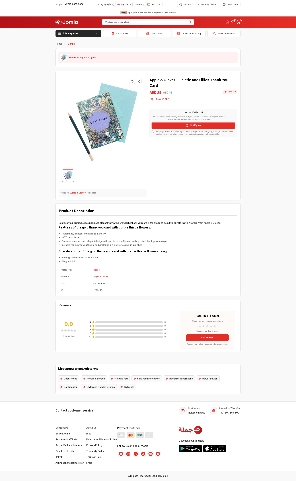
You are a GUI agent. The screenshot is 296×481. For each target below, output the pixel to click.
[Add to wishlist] (132, 81)
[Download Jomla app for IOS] (214, 448)
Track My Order (95, 451)
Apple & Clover (100, 277)
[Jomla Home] (67, 22)
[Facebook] (121, 454)
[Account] (227, 22)
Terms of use (93, 457)
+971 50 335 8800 (74, 4)
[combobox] (124, 4)
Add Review (207, 338)
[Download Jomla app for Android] (190, 448)
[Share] (139, 81)
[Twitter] (135, 454)
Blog (88, 434)
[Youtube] (150, 454)
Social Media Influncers (69, 445)
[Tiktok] (143, 454)
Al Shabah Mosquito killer (70, 463)
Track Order (232, 4)
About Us (91, 428)
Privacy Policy (94, 445)
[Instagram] (128, 454)
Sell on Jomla (63, 434)
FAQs (89, 463)
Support (187, 4)
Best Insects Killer (66, 451)
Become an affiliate (66, 439)
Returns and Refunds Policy (101, 439)
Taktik (59, 457)
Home (59, 44)
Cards (96, 270)
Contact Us (62, 428)
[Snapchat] (158, 454)
